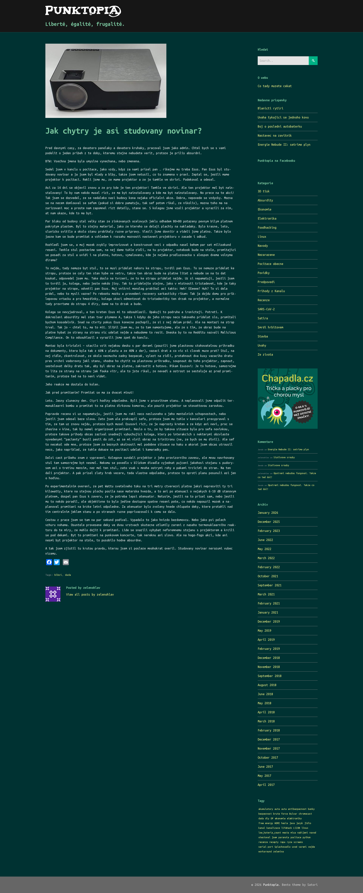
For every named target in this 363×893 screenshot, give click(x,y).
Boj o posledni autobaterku (280, 126)
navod (312, 832)
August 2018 (267, 685)
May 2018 (264, 703)
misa (293, 832)
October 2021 (268, 576)
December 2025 (269, 521)
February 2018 (269, 730)
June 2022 (265, 540)
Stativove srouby (284, 457)
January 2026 (268, 512)
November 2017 (269, 748)
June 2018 (265, 694)
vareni (303, 846)
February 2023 (269, 530)
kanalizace (273, 827)
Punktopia (270, 884)
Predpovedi (266, 282)
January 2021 (268, 612)
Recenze (264, 300)
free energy (265, 823)
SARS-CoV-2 (266, 309)
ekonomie (280, 818)
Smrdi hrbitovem (270, 327)
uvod (294, 846)
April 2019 (266, 639)
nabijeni (302, 832)
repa (282, 842)
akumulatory (265, 809)
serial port (265, 846)
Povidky (264, 273)
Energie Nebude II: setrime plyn (284, 144)
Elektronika (267, 218)
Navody (263, 245)
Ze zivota (265, 354)
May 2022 (264, 549)
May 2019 (264, 630)
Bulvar (293, 813)
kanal (261, 827)
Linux (262, 236)
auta (277, 809)
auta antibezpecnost (293, 809)
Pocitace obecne (270, 263)
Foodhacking (267, 227)
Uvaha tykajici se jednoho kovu (283, 117)
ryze (289, 842)
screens (298, 842)
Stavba (263, 336)
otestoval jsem (267, 837)
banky (311, 809)
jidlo (307, 823)
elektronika (294, 818)
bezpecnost (265, 813)
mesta (285, 832)
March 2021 (266, 594)
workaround (265, 851)
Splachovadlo (282, 846)
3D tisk (264, 191)
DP (272, 818)
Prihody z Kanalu (271, 291)
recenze (263, 842)
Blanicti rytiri (270, 108)
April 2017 (266, 784)
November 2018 (269, 667)
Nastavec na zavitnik (275, 135)
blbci (58, 574)
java (292, 823)
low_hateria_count (269, 832)
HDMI (277, 823)
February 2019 (269, 648)
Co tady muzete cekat (275, 86)
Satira (263, 318)
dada (68, 574)
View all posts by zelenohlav (90, 594)
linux (305, 827)
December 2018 (269, 657)
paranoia (283, 837)
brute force (280, 813)
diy (267, 818)
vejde (311, 846)
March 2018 (266, 721)
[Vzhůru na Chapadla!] (288, 427)
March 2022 (266, 558)
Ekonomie (264, 209)
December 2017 (269, 739)
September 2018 (270, 676)
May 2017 (264, 775)
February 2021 (269, 603)
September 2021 (270, 585)
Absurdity (265, 200)
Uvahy (262, 345)
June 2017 (265, 766)
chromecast (305, 813)
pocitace (296, 837)
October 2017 (268, 757)
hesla (284, 823)
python (307, 837)
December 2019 (269, 621)
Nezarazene (266, 254)
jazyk (299, 823)
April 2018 (266, 712)
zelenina (278, 851)
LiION (296, 827)
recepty (273, 842)
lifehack (286, 827)
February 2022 (269, 567)
